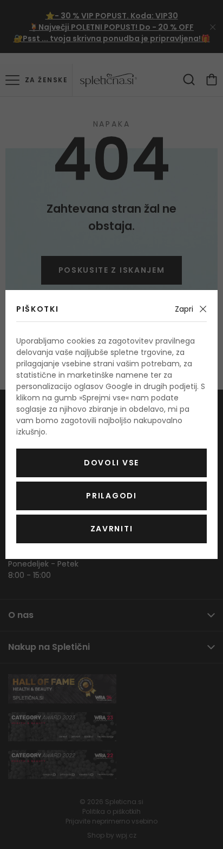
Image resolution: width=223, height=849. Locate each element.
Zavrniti (111, 528)
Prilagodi (111, 495)
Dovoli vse (111, 462)
